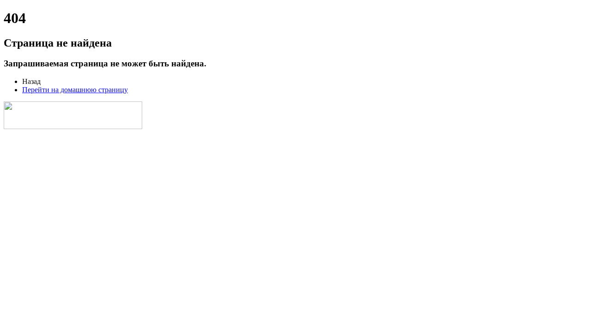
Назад (31, 81)
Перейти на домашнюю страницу (75, 90)
